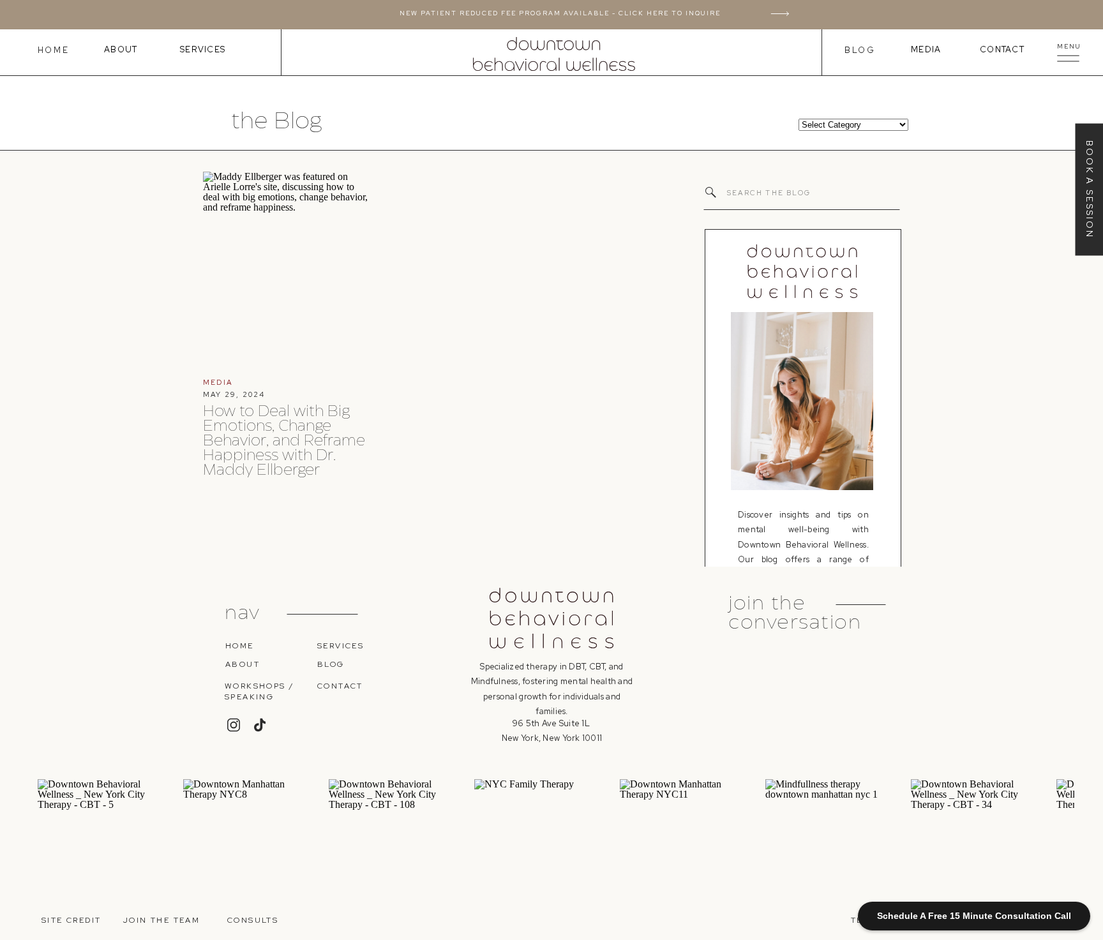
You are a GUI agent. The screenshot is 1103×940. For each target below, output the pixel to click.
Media (926, 49)
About (121, 49)
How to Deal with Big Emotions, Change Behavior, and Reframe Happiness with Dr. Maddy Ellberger (284, 441)
